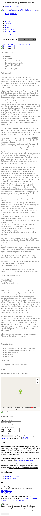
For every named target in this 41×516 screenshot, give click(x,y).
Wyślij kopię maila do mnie (12, 434)
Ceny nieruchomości (12, 6)
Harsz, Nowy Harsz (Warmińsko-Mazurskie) (16, 44)
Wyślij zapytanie (7, 436)
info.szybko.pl (6, 493)
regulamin (4, 438)
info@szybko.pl (6, 491)
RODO (25, 438)
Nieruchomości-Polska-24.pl (26, 460)
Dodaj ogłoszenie (11, 478)
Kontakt (21, 500)
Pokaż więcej (5, 340)
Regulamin (25, 498)
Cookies (14, 500)
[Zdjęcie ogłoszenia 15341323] (9, 46)
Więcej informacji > (15, 512)
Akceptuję (5, 514)
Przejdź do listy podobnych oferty (14, 35)
